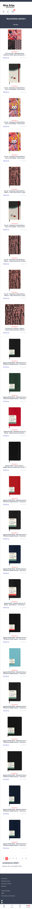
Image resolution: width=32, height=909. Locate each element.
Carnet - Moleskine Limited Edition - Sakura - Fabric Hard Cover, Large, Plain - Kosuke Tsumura (15, 192)
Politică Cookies (5, 891)
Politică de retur (5, 881)
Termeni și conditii (6, 883)
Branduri (3, 886)
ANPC (2, 893)
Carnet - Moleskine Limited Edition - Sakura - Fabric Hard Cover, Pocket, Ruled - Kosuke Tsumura (15, 261)
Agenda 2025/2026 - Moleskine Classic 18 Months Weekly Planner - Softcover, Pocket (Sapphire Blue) (14, 570)
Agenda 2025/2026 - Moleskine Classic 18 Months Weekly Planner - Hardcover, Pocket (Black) (14, 536)
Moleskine (15, 52)
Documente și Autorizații (8, 896)
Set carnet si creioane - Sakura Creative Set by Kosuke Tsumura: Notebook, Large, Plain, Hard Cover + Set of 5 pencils (15, 331)
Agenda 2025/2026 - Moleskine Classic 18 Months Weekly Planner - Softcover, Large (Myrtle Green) (14, 398)
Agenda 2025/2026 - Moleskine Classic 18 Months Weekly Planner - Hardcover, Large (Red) (14, 502)
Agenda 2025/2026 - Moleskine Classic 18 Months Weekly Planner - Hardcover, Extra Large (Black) (14, 776)
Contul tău (4, 878)
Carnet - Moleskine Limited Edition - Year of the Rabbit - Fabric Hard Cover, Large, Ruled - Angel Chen (15, 123)
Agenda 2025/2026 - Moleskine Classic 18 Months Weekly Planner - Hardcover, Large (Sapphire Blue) (14, 811)
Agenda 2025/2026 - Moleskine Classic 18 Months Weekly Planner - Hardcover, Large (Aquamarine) (14, 673)
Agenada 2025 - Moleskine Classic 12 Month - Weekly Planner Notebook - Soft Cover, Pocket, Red (15, 433)
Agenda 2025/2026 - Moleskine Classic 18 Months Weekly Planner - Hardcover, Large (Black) (14, 364)
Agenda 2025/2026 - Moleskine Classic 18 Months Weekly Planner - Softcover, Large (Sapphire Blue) (14, 845)
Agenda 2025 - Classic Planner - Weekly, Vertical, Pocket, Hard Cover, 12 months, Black (14, 467)
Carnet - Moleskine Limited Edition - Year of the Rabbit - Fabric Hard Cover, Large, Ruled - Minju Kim (15, 89)
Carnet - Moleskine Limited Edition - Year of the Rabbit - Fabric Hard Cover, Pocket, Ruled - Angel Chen (15, 158)
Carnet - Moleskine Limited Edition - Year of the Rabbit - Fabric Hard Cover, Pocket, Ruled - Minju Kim (15, 227)
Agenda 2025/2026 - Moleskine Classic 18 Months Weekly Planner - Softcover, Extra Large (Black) (14, 742)
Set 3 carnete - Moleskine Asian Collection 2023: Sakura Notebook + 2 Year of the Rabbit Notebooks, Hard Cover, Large (14, 56)
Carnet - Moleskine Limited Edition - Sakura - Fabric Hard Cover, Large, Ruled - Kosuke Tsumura (15, 295)
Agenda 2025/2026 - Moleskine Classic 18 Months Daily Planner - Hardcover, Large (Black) (14, 639)
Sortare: (14, 24)
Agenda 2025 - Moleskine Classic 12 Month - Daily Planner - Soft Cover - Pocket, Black (15, 605)
